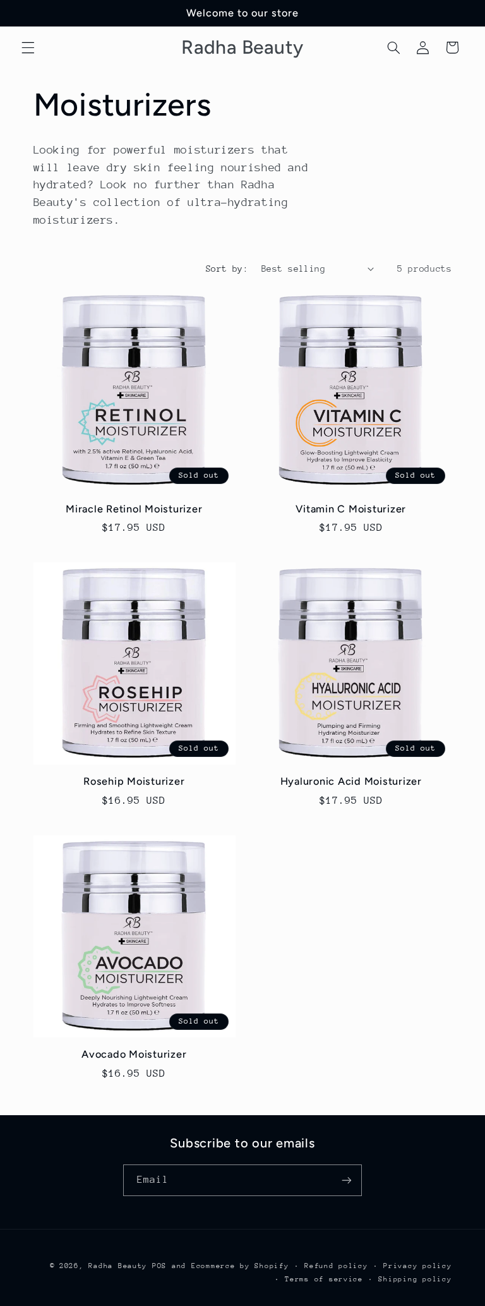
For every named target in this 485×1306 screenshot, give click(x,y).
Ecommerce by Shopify (240, 1266)
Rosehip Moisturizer (133, 781)
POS (159, 1266)
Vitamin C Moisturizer (351, 509)
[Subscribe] (346, 1179)
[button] (27, 47)
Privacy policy (417, 1266)
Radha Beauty (117, 1266)
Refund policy (336, 1266)
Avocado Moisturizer (133, 1054)
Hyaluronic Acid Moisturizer (351, 781)
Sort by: (227, 268)
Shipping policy (415, 1279)
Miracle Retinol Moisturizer (134, 509)
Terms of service (324, 1279)
